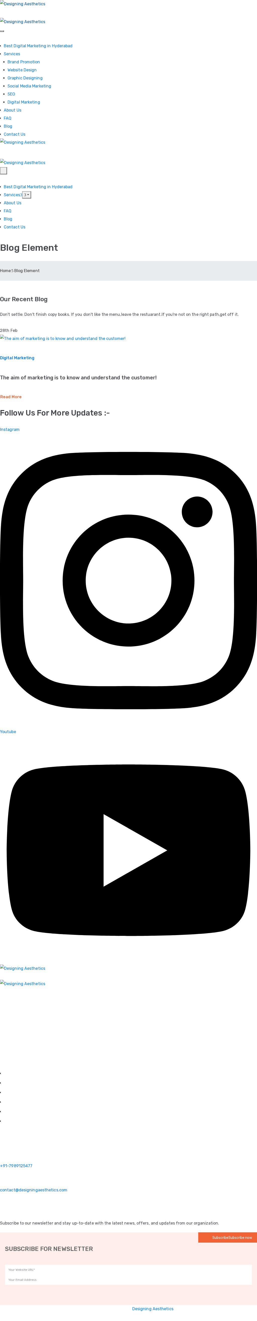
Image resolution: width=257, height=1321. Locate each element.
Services (12, 54)
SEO (11, 94)
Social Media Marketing (29, 86)
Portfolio (11, 1102)
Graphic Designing (25, 78)
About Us (12, 110)
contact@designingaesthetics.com (33, 1190)
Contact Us (14, 134)
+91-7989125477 (16, 1165)
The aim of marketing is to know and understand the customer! (78, 378)
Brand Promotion (24, 62)
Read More (11, 396)
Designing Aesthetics (152, 1308)
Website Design (22, 70)
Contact (11, 1121)
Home (5, 270)
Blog (8, 126)
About (9, 1083)
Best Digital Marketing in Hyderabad (38, 45)
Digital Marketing (24, 102)
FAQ (7, 118)
